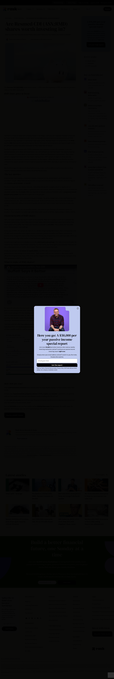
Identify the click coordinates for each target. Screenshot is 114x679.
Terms (42, 368)
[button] (77, 308)
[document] (57, 339)
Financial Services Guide (50, 368)
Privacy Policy (60, 368)
